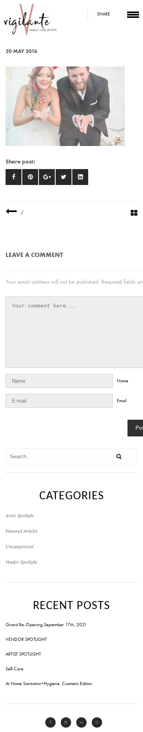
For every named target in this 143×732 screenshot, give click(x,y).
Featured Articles (22, 531)
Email (121, 400)
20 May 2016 (21, 51)
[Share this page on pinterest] (30, 177)
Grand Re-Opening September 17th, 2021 (46, 624)
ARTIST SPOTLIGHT (23, 654)
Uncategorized (19, 546)
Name (122, 381)
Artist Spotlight (20, 515)
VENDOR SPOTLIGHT (26, 639)
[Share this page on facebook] (13, 177)
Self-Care (14, 669)
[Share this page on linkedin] (80, 177)
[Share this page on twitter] (64, 177)
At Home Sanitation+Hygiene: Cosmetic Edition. (49, 683)
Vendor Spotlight (21, 562)
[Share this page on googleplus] (47, 177)
